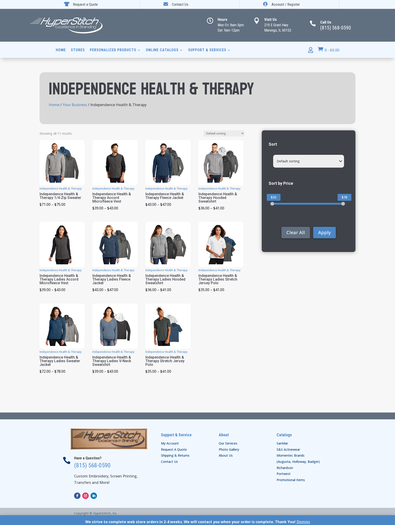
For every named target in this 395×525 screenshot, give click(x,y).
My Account (170, 443)
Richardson (285, 468)
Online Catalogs (162, 50)
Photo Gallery (229, 449)
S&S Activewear (288, 449)
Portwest (284, 473)
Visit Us (270, 19)
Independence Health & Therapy (61, 188)
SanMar (282, 443)
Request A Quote (174, 449)
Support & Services (207, 50)
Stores (78, 50)
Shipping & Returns (175, 455)
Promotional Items (291, 480)
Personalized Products (113, 50)
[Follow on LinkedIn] (94, 496)
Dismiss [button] (303, 521)
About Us (226, 455)
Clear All (295, 232)
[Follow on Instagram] (85, 496)
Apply (324, 232)
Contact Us (169, 461)
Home (61, 50)
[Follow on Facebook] (77, 496)
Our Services (228, 443)
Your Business (75, 104)
